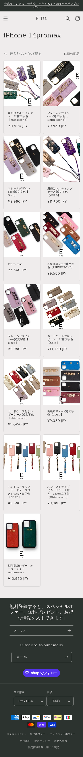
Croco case (15, 264)
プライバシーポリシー (63, 734)
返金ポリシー (38, 734)
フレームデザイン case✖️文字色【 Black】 (19, 339)
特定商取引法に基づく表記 (43, 747)
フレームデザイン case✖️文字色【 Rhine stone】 (58, 116)
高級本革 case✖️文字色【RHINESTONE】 (60, 265)
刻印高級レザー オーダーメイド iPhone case (20, 569)
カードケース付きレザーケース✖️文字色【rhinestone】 (21, 415)
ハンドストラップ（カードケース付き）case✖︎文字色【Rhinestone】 (58, 492)
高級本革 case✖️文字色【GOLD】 (60, 413)
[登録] (69, 630)
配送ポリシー (42, 741)
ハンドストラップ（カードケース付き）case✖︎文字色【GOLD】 (19, 492)
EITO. (21, 734)
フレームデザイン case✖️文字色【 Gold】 (19, 192)
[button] (5, 18)
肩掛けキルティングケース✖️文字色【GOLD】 (59, 192)
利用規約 (25, 741)
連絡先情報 (60, 741)
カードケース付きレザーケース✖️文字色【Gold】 (60, 339)
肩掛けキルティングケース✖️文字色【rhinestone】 (20, 116)
